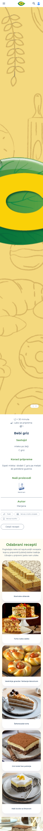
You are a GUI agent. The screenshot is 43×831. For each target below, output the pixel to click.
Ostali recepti (12, 526)
